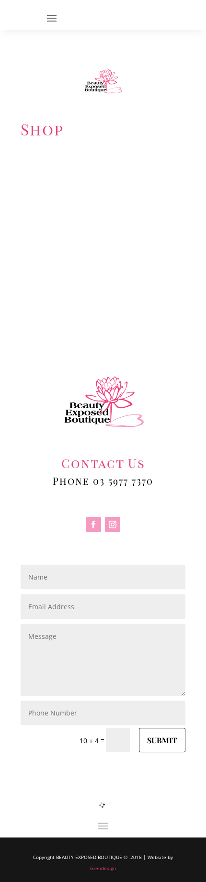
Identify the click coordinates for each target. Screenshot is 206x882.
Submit (162, 740)
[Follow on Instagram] (112, 524)
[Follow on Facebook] (93, 524)
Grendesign (103, 868)
